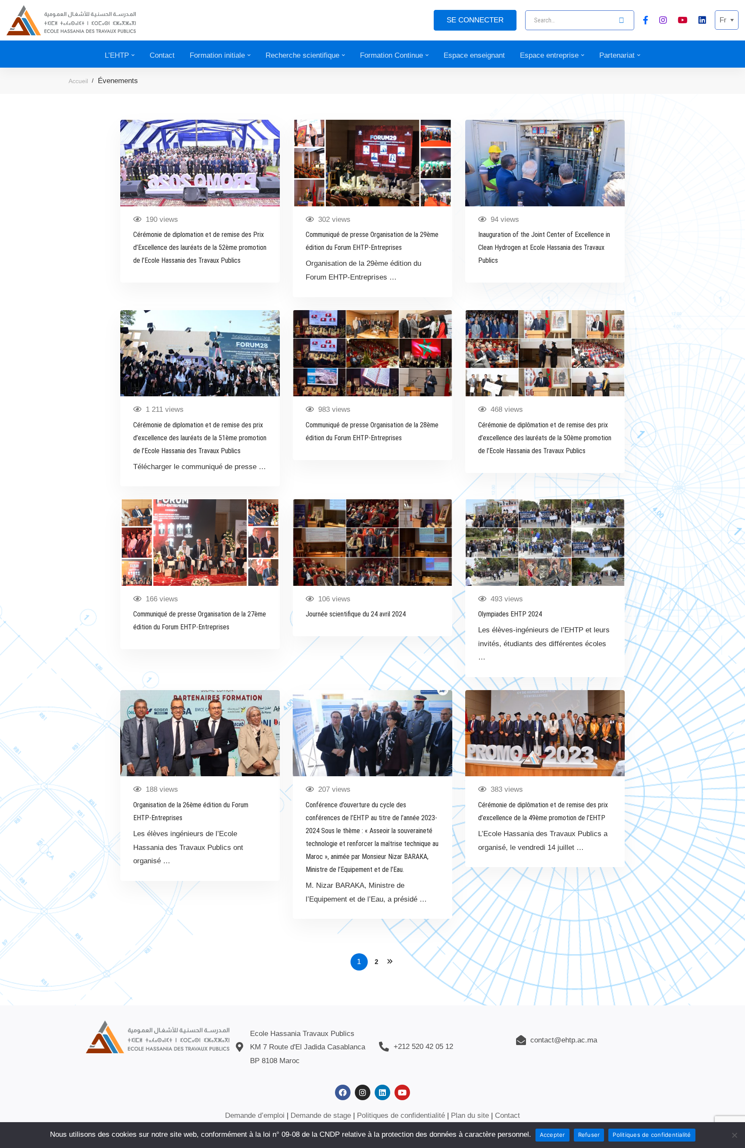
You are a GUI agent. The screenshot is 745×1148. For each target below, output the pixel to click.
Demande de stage (321, 1115)
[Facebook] (646, 20)
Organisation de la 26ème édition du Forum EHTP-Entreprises (190, 811)
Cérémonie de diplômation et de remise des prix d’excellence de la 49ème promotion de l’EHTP (543, 811)
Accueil (78, 81)
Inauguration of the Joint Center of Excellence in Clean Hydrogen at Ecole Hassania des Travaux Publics (544, 247)
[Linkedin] (382, 1092)
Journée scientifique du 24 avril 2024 (356, 614)
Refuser (589, 1134)
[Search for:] (579, 20)
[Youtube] (682, 20)
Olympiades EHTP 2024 (510, 614)
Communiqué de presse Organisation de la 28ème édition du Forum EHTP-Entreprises (372, 431)
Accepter (552, 1134)
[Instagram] (663, 20)
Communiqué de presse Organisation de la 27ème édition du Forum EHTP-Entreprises (199, 620)
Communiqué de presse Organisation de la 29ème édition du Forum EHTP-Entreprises (372, 241)
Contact (507, 1115)
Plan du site (470, 1115)
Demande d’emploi (255, 1115)
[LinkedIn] (702, 20)
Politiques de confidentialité (401, 1115)
